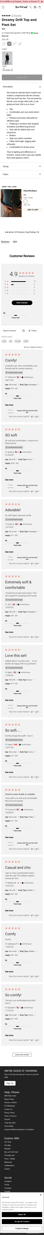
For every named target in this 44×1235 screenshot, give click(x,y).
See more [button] (9, 405)
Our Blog (7, 1145)
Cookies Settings (21, 1228)
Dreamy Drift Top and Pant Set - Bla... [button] (27, 844)
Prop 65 (7, 1119)
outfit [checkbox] (26, 341)
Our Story (7, 1142)
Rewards (7, 1149)
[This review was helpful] (32, 416)
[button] (2, 7)
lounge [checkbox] (17, 341)
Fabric (5, 174)
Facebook (7, 1188)
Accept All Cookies (22, 1221)
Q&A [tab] (15, 241)
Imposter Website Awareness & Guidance (19, 1129)
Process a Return (10, 1102)
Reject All (22, 1214)
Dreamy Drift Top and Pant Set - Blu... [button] (27, 486)
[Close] (40, 1195)
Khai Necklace (30, 191)
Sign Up (9, 1083)
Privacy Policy (9, 1113)
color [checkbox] (4, 341)
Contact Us (8, 1109)
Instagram (7, 1181)
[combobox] (33, 347)
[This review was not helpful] (36, 416)
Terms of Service (10, 1116)
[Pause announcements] (42, 1)
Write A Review (22, 303)
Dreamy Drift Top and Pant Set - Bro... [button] (27, 411)
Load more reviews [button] (22, 1055)
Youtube (7, 1191)
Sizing (5, 166)
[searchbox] (11, 331)
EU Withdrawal (9, 1106)
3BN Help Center (10, 1096)
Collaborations (9, 1165)
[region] (20, 281)
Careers (7, 1169)
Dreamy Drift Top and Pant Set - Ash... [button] (27, 558)
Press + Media (9, 1159)
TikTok (6, 1185)
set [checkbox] (11, 341)
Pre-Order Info (9, 1155)
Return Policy (9, 1099)
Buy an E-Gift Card (11, 1152)
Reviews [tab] (5, 241)
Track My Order (10, 1123)
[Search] (30, 7)
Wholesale (8, 1162)
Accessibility (8, 1126)
